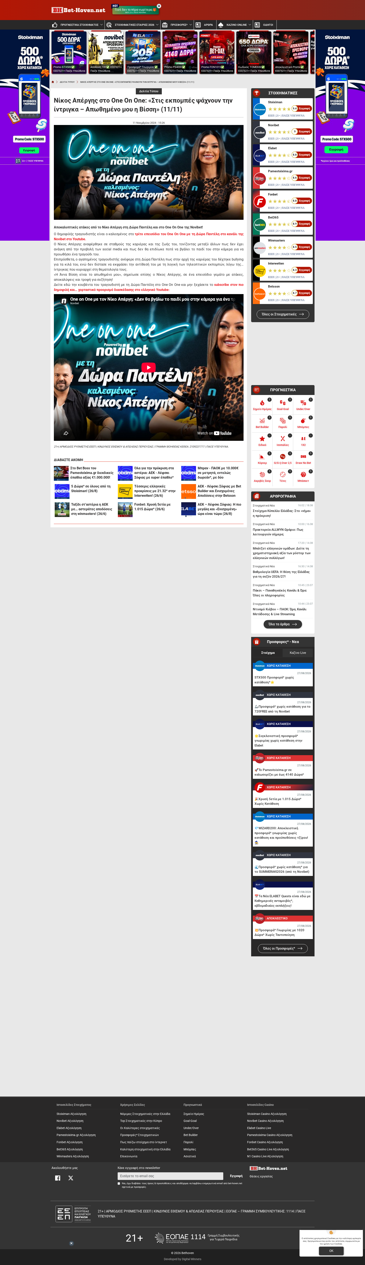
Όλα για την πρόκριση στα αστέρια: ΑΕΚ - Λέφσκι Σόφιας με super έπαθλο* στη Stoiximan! (154, 473)
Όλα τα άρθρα (279, 624)
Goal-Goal (190, 1121)
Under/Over (191, 1128)
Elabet (272, 148)
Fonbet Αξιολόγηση (70, 1142)
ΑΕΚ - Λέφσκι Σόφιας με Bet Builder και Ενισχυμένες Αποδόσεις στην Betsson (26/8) (219, 491)
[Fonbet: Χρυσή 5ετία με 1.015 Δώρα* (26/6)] (125, 509)
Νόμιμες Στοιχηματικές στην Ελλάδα (145, 1114)
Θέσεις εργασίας (261, 1176)
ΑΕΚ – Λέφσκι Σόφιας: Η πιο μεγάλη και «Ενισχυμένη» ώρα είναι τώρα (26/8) (219, 509)
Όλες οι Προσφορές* (279, 948)
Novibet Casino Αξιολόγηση (265, 1121)
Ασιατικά (190, 1156)
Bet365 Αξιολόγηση (70, 1149)
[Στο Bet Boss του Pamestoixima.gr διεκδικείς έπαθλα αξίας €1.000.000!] (61, 473)
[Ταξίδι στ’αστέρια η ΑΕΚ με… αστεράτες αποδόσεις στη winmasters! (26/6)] (62, 509)
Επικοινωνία (128, 1156)
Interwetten (276, 263)
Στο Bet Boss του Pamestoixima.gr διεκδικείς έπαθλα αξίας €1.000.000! (91, 472)
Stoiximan (275, 102)
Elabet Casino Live (259, 1128)
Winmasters (276, 240)
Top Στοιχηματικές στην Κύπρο (141, 1121)
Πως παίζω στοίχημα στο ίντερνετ (143, 1142)
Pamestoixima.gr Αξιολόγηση (76, 1135)
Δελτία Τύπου (148, 91)
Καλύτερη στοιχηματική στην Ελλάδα (145, 1149)
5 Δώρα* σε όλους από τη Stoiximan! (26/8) (90, 488)
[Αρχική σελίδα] (53, 82)
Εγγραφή (236, 1176)
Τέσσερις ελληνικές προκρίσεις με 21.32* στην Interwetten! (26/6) (155, 491)
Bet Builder (191, 1135)
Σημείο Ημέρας (194, 1114)
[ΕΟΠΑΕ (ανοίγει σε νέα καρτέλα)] (197, 1238)
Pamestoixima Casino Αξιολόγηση (269, 1135)
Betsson (274, 286)
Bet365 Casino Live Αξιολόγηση (268, 1149)
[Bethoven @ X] (70, 1178)
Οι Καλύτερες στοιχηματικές (140, 1128)
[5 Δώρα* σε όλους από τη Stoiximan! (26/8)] (62, 491)
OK (331, 1251)
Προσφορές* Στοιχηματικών (139, 1135)
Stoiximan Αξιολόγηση (71, 1114)
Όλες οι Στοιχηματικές (279, 314)
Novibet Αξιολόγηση (70, 1121)
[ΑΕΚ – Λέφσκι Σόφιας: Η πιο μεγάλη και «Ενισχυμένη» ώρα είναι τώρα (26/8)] (188, 509)
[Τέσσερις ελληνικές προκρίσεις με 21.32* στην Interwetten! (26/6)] (125, 491)
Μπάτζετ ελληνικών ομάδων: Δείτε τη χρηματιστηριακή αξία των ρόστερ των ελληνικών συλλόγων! (282, 553)
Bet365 (273, 217)
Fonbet (273, 194)
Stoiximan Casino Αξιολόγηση (267, 1114)
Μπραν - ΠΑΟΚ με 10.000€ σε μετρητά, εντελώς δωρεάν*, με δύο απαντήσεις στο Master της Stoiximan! (219, 473)
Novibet (273, 125)
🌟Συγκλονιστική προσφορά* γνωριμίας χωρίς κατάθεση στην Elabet (278, 740)
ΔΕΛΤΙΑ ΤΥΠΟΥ (67, 82)
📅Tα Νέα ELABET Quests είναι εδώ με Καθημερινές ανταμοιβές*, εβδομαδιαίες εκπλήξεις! (283, 901)
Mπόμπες (190, 1149)
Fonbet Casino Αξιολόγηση (265, 1142)
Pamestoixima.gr (280, 171)
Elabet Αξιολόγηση (69, 1128)
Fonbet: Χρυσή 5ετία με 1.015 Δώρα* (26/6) (152, 506)
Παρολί (188, 1142)
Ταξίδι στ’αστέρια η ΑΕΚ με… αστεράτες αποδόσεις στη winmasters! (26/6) (91, 509)
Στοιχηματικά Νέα (264, 505)
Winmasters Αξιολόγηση (73, 1156)
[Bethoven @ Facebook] (57, 1178)
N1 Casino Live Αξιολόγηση (265, 1156)
